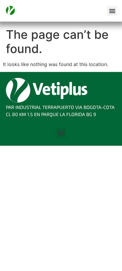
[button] (112, 11)
